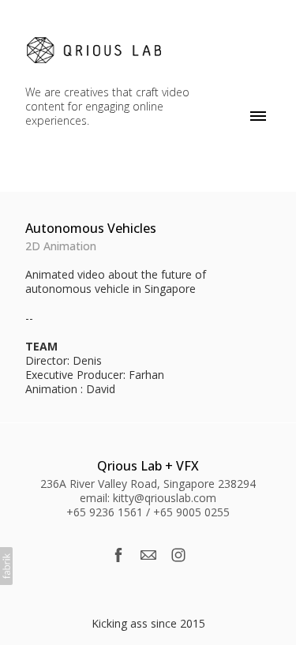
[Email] (148, 555)
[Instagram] (178, 555)
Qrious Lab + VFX (148, 465)
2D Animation (60, 245)
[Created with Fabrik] (6, 566)
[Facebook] (118, 555)
